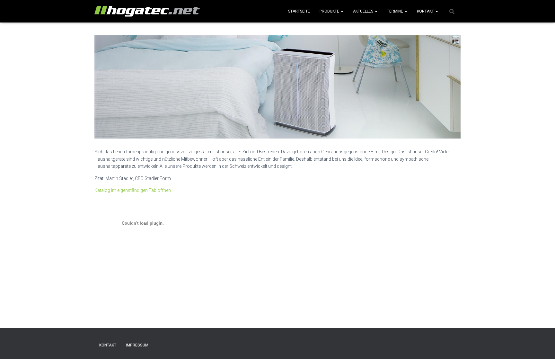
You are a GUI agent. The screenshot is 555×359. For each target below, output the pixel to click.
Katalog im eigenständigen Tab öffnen (132, 190)
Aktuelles (363, 11)
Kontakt (426, 11)
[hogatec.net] (147, 11)
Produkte (330, 11)
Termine (395, 11)
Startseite (299, 11)
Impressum (137, 345)
